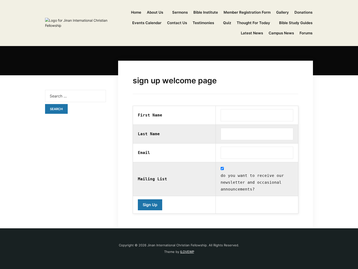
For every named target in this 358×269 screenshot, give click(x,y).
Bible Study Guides (295, 22)
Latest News (252, 33)
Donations (303, 12)
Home (136, 12)
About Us (155, 12)
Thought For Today (253, 22)
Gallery (282, 12)
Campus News (281, 33)
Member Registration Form (247, 12)
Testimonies (203, 22)
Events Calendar (146, 22)
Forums (306, 33)
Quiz (227, 22)
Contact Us (177, 22)
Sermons (180, 12)
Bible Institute (205, 12)
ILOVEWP (187, 252)
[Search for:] (75, 96)
